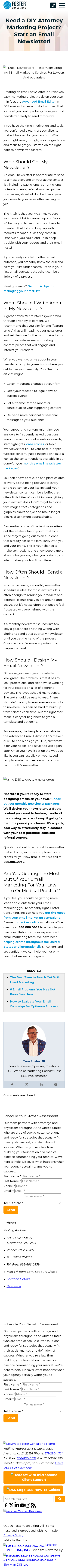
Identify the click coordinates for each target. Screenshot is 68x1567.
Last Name (12, 1181)
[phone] (53, 5)
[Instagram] (28, 1506)
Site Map (9, 1564)
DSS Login (24, 1564)
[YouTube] (22, 1506)
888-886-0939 (26, 1458)
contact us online (26, 922)
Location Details (18, 1279)
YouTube (55, 1084)
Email (8, 1191)
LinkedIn (41, 1084)
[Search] (60, 1499)
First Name (12, 1176)
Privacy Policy (13, 1535)
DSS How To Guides (43, 1490)
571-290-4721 (54, 1453)
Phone (9, 1186)
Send (11, 1210)
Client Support (34, 1480)
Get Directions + (23, 1468)
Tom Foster (31, 1061)
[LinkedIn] (17, 1506)
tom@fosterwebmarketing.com (44, 1061)
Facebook (12, 1084)
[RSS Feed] (33, 1506)
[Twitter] (12, 1506)
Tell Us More (13, 1203)
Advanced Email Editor (39, 101)
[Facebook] (6, 1506)
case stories (35, 444)
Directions (14, 1286)
